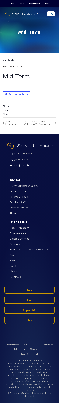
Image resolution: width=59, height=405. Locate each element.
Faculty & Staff (18, 202)
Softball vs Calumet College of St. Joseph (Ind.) (38, 123)
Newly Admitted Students (24, 186)
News (13, 260)
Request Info (34, 3)
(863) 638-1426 (21, 159)
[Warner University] (21, 14)
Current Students (19, 191)
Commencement (19, 233)
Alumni (14, 213)
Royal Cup (15, 277)
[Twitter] (24, 165)
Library (13, 271)
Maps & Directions (19, 228)
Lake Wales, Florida (23, 153)
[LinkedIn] (28, 165)
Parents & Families (20, 197)
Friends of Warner (19, 207)
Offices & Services (19, 238)
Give (47, 3)
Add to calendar (17, 94)
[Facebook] (19, 165)
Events (13, 266)
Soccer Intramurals (11, 123)
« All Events (8, 60)
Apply (12, 3)
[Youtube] (11, 165)
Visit (22, 3)
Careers (14, 255)
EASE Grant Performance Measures (29, 249)
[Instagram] (15, 165)
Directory (15, 244)
